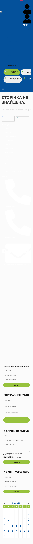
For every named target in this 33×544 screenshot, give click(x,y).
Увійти (23, 358)
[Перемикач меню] (21, 2)
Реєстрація (17, 358)
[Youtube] (26, 251)
